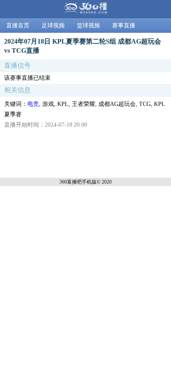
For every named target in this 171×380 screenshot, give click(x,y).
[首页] (85, 9)
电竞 (33, 104)
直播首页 (17, 25)
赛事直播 (123, 25)
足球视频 (53, 25)
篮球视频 (88, 25)
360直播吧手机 (75, 182)
